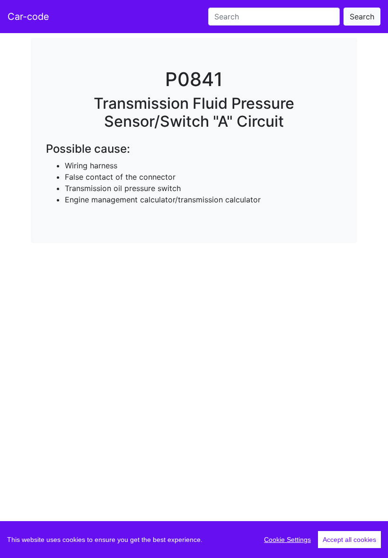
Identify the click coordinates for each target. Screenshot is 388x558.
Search (362, 16)
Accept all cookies (349, 539)
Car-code (28, 16)
